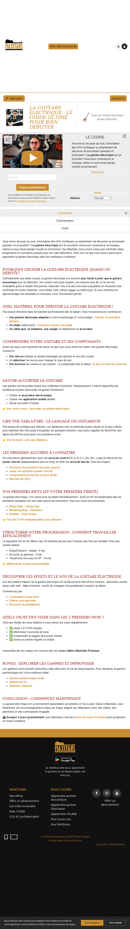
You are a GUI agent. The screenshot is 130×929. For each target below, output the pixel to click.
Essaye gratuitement (32, 187)
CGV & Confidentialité (24, 816)
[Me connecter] (124, 46)
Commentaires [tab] (65, 220)
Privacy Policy (56, 840)
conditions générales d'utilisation (31, 201)
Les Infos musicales (22, 806)
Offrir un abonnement (24, 801)
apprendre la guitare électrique (21, 256)
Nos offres (16, 796)
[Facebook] (96, 793)
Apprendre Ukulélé (64, 814)
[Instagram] (106, 793)
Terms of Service (72, 840)
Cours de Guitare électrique (107, 115)
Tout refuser (115, 922)
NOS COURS (61, 789)
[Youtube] (117, 793)
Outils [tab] (65, 228)
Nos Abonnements (63, 46)
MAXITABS (17, 789)
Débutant (111, 119)
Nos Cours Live (61, 819)
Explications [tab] (65, 213)
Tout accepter (92, 922)
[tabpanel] (65, 479)
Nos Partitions (60, 824)
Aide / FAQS (17, 811)
